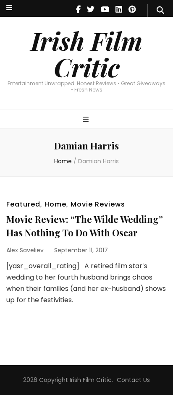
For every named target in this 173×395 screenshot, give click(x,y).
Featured (23, 204)
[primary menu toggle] (87, 120)
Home (55, 204)
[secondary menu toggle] (9, 8)
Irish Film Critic (86, 54)
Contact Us (133, 380)
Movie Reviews (98, 204)
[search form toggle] (160, 10)
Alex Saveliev (25, 250)
